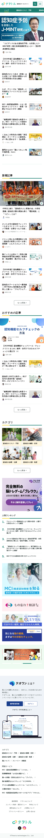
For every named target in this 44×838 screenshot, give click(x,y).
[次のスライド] (39, 655)
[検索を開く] (35, 4)
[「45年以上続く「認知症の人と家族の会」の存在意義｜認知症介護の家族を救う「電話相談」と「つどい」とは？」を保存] (41, 203)
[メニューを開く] (40, 4)
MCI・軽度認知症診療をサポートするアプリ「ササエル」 (21, 793)
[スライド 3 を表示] (27, 663)
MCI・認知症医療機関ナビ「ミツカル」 (15, 770)
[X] (19, 828)
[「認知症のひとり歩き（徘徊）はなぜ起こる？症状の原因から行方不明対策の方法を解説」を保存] (39, 77)
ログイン (31, 704)
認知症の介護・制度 (25, 757)
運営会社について (15, 808)
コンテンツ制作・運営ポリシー (16, 804)
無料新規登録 (14, 704)
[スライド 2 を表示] (17, 663)
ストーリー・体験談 (19, 761)
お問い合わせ (30, 811)
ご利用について (29, 808)
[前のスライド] (5, 655)
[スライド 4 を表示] (37, 663)
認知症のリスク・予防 (9, 753)
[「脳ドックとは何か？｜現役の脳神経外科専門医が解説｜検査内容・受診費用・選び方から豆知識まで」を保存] (39, 257)
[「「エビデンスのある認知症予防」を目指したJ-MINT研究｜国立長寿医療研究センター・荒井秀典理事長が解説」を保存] (41, 38)
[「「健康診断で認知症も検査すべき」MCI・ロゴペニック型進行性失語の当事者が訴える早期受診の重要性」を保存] (39, 123)
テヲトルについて (26, 801)
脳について (6, 761)
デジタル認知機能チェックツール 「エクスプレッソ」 (20, 785)
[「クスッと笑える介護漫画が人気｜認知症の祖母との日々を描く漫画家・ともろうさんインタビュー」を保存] (39, 242)
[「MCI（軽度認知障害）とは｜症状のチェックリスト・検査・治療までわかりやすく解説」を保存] (39, 108)
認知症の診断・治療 (9, 757)
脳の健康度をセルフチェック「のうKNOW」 (17, 781)
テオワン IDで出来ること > (22, 710)
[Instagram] (24, 828)
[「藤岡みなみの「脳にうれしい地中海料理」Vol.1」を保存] (39, 153)
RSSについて (33, 804)
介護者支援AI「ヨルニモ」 (11, 789)
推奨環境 (15, 801)
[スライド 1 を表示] (6, 663)
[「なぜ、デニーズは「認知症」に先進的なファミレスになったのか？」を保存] (39, 92)
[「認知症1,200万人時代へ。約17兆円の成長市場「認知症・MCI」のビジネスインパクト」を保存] (39, 380)
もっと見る (21, 303)
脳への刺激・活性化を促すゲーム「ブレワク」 (18, 777)
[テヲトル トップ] (22, 822)
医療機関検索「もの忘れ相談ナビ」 (14, 773)
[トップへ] (9, 4)
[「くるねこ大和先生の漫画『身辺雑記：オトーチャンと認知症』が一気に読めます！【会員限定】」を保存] (39, 138)
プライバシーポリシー (16, 811)
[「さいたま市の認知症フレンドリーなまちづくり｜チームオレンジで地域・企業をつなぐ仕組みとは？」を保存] (39, 227)
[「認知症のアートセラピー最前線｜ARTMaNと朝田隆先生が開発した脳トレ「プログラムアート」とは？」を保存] (39, 288)
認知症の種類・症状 (27, 753)
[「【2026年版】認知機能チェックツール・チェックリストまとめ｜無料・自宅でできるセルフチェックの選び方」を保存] (39, 62)
